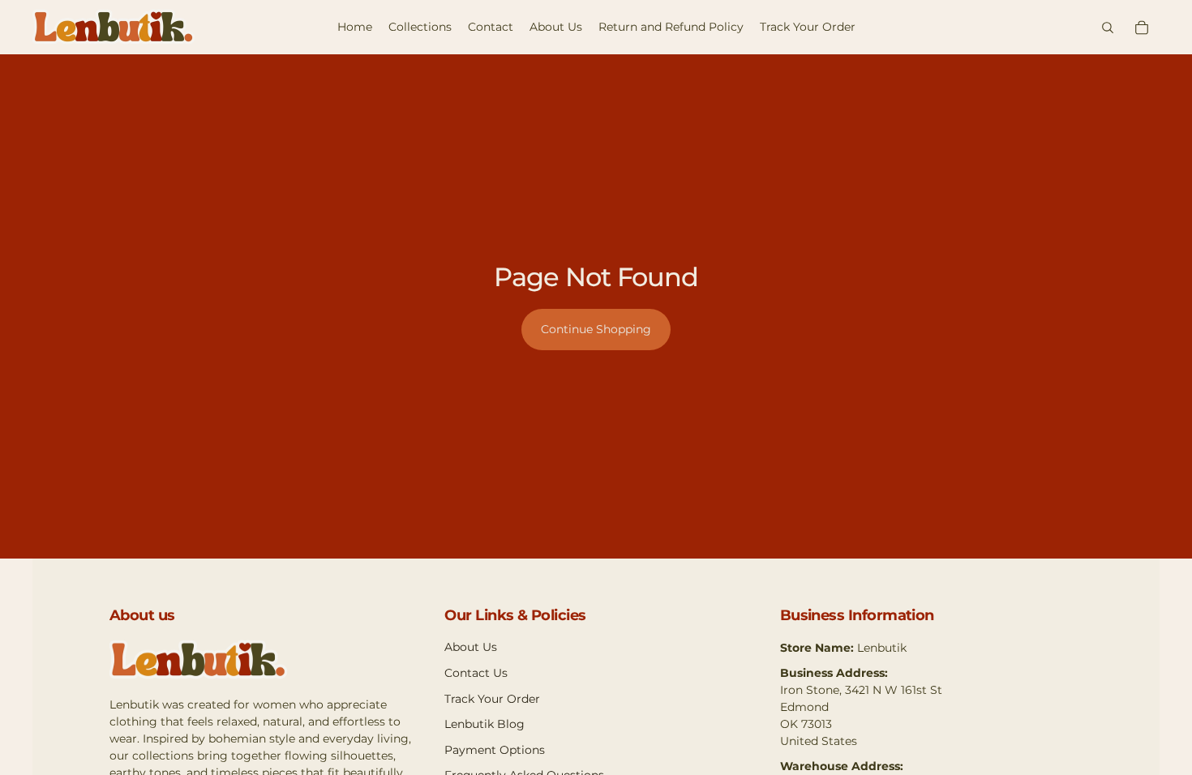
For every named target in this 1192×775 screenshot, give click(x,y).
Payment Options (494, 750)
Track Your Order (492, 699)
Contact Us (476, 673)
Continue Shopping (596, 329)
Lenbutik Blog (484, 724)
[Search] (1108, 27)
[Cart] (1142, 27)
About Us (470, 647)
